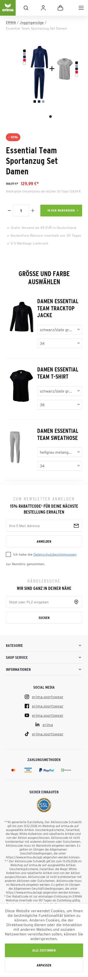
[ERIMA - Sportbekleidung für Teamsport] (8, 11)
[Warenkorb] (60, 8)
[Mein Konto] (43, 8)
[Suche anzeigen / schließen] (26, 8)
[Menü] (81, 8)
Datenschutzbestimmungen (55, 554)
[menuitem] (81, 8)
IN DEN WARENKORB (61, 210)
